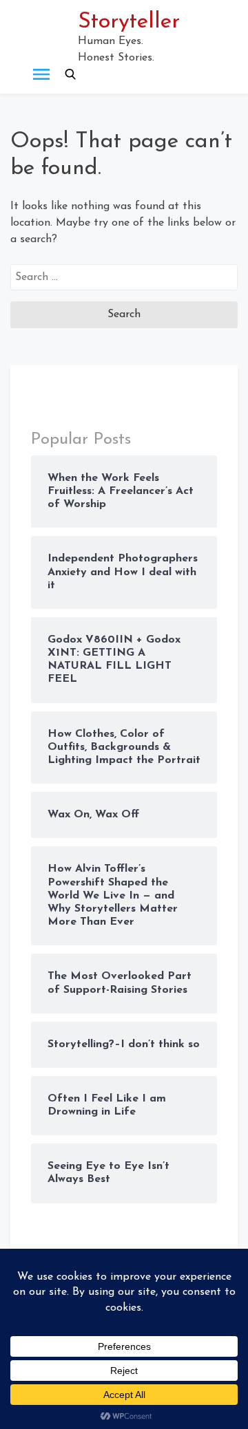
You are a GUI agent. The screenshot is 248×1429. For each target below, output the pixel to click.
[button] (70, 74)
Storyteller (129, 22)
